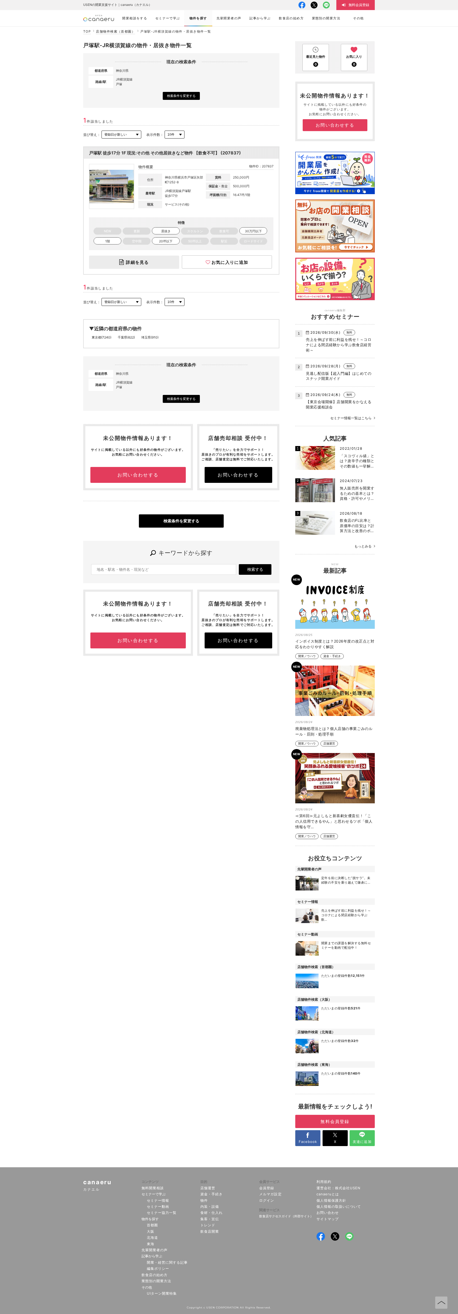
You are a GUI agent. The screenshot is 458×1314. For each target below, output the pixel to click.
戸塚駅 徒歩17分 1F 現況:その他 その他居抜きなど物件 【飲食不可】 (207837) (165, 152)
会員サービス (269, 1181)
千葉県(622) (126, 337)
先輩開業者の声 (155, 1250)
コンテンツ (150, 1181)
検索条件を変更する (181, 96)
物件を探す (150, 1219)
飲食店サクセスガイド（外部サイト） (286, 1216)
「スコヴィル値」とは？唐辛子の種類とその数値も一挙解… (357, 460)
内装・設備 (209, 1206)
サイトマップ (327, 1219)
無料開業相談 (153, 1188)
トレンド (207, 1225)
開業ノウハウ (307, 656)
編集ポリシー (158, 1268)
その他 (147, 1287)
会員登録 (266, 1188)
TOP (87, 31)
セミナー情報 (158, 1200)
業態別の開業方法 (156, 1281)
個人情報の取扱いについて (338, 1206)
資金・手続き (332, 656)
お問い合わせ (327, 1212)
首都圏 (152, 1225)
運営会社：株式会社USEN (338, 1188)
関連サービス (269, 1210)
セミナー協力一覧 (162, 1212)
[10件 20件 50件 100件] (174, 135)
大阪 (150, 1231)
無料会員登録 (334, 1121)
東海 (150, 1244)
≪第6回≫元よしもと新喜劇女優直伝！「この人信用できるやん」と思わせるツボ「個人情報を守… (333, 821)
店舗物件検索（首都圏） (115, 31)
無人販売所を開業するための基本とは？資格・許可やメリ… (357, 493)
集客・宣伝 (209, 1219)
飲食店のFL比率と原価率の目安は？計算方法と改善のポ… (357, 525)
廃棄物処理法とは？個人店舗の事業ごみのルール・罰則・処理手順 (333, 731)
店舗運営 (329, 743)
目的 (203, 1181)
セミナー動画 (158, 1206)
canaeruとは (327, 1194)
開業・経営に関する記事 (167, 1262)
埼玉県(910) (149, 337)
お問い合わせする (137, 475)
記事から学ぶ (152, 1256)
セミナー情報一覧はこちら (351, 418)
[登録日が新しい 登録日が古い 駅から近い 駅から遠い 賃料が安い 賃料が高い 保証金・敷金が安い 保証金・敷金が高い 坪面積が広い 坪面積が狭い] (121, 135)
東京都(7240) (101, 337)
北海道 (152, 1237)
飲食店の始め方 (155, 1275)
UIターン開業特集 (162, 1293)
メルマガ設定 (270, 1194)
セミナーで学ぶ (154, 1194)
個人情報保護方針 (331, 1200)
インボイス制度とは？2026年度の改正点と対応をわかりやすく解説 (334, 644)
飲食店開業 (209, 1231)
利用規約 (323, 1181)
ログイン (266, 1200)
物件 (204, 1200)
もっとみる (363, 546)
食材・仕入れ (211, 1212)
